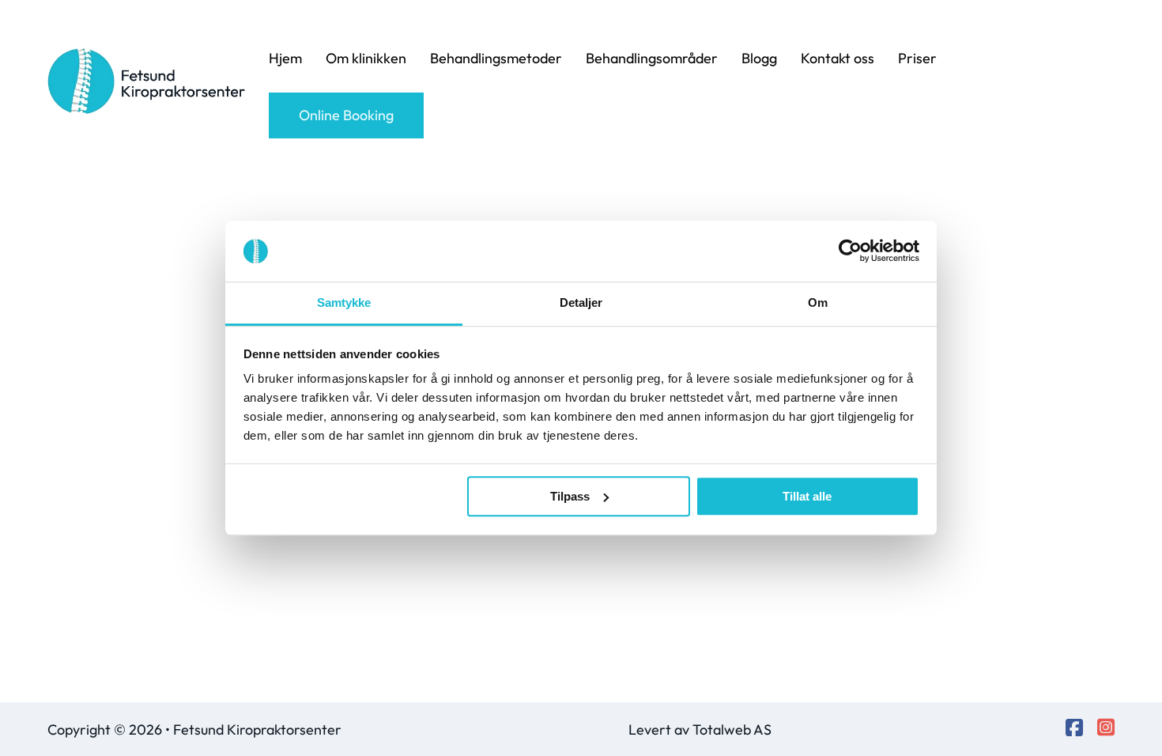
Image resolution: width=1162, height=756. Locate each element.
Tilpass (570, 496)
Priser (917, 58)
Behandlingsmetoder (496, 58)
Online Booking (346, 115)
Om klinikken (366, 58)
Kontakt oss (837, 58)
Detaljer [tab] (581, 302)
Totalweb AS (732, 729)
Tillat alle (807, 496)
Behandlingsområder (652, 58)
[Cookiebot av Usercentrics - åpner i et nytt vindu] (850, 251)
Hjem (285, 58)
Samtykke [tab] (344, 302)
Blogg (759, 58)
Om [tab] (818, 302)
